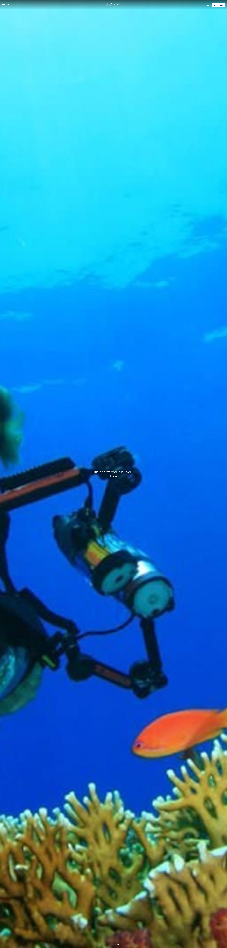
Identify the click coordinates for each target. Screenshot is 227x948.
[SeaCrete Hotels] (113, 5)
